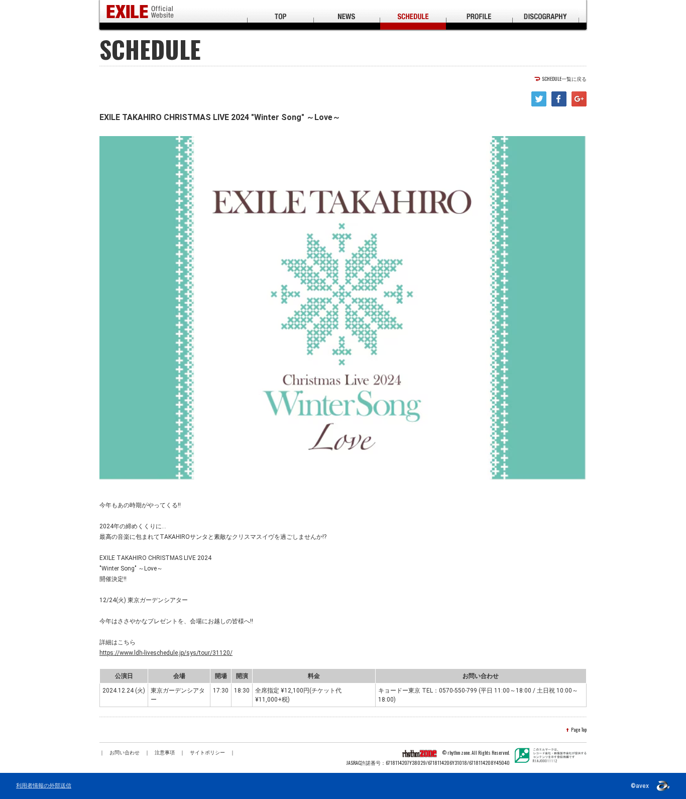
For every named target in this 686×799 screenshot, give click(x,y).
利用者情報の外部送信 (43, 786)
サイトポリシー (207, 752)
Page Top (579, 729)
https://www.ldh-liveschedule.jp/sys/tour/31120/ (166, 652)
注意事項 (165, 752)
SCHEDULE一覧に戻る (564, 78)
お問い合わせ (124, 752)
